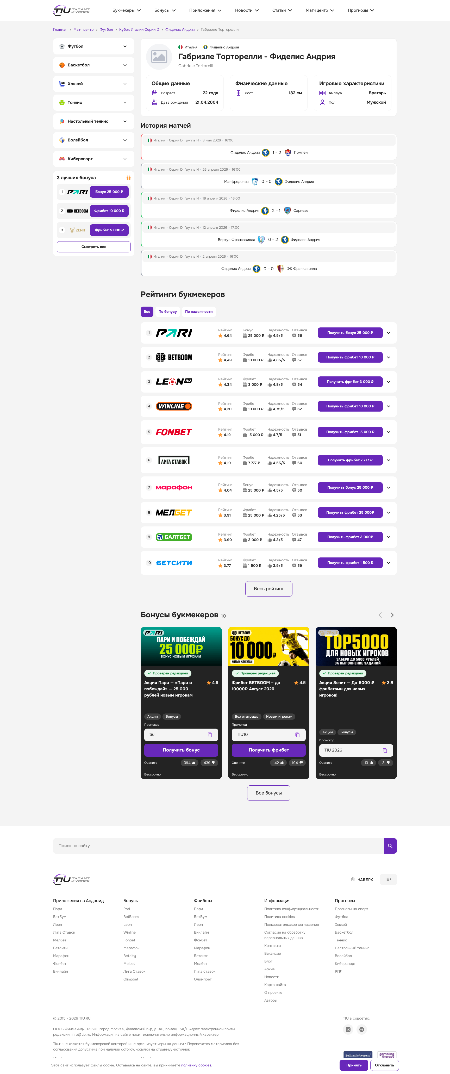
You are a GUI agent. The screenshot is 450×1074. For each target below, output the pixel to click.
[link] (348, 1029)
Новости (271, 976)
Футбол (341, 916)
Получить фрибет (269, 750)
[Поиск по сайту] (390, 845)
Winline (129, 932)
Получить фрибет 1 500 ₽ (350, 562)
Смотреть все (94, 246)
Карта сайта (275, 984)
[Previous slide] (380, 615)
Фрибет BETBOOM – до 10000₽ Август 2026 (256, 686)
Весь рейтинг (269, 589)
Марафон (61, 955)
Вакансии (272, 953)
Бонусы (172, 716)
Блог (268, 961)
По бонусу (168, 311)
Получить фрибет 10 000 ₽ (350, 357)
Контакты (272, 945)
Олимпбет (203, 979)
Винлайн (60, 971)
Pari (126, 909)
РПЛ (338, 971)
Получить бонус (181, 750)
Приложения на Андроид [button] (78, 900)
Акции (152, 716)
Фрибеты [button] (203, 900)
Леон (57, 924)
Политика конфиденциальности (291, 909)
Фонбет (59, 963)
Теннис (341, 940)
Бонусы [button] (131, 900)
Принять (354, 1065)
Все (147, 311)
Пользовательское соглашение (291, 924)
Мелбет (59, 940)
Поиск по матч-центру (72, 858)
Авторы (270, 1000)
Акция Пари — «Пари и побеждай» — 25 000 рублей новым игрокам (168, 689)
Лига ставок (204, 971)
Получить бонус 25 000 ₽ (350, 332)
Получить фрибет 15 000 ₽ (350, 432)
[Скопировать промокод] (210, 735)
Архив (269, 969)
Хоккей (341, 924)
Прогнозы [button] (345, 900)
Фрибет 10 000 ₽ (109, 210)
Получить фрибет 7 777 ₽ (350, 460)
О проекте (273, 992)
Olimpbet (130, 979)
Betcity (129, 955)
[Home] (72, 879)
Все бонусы (269, 793)
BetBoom (131, 916)
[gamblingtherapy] (387, 1055)
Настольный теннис (352, 948)
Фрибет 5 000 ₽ (109, 230)
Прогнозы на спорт (351, 909)
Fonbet (129, 940)
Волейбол (343, 955)
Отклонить (384, 1065)
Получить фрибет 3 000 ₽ (350, 381)
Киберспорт (345, 963)
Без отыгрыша (246, 716)
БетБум (59, 916)
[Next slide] (392, 615)
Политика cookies (279, 916)
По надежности (199, 311)
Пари (57, 909)
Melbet (129, 963)
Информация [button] (277, 900)
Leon (127, 924)
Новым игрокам (279, 716)
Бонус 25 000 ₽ (109, 191)
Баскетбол (344, 932)
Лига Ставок (64, 932)
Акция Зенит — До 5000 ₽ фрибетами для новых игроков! (346, 689)
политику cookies (196, 1065)
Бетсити (60, 948)
